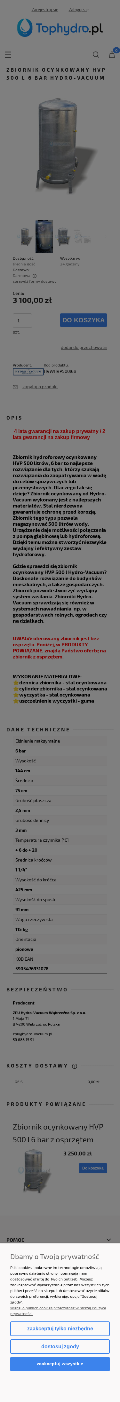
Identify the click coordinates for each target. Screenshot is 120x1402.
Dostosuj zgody (60, 1346)
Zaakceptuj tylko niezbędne (60, 1328)
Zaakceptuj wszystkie (60, 1363)
